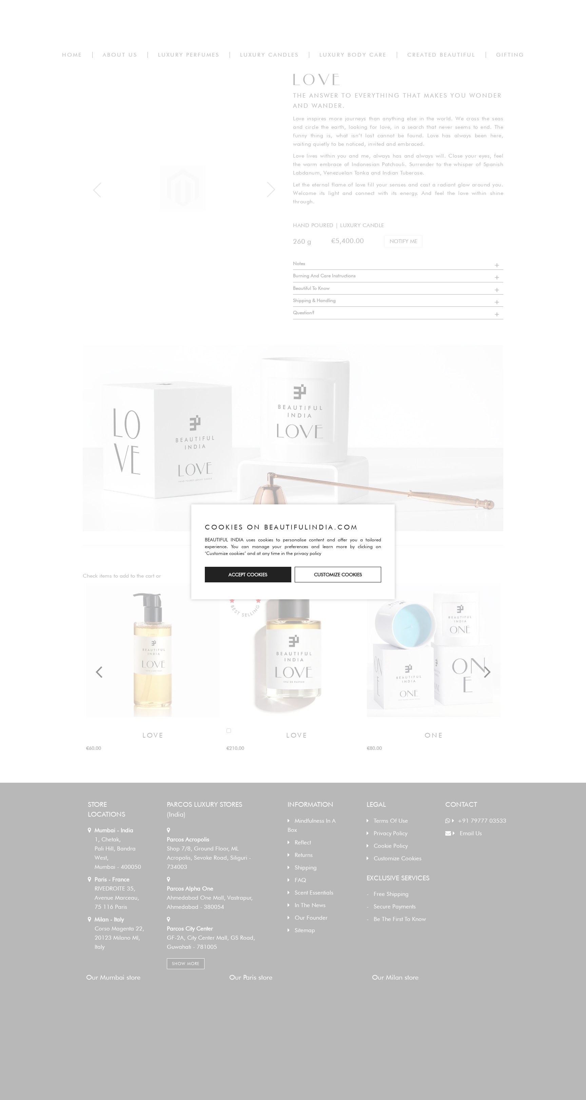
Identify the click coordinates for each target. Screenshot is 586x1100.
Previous (100, 672)
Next (486, 672)
